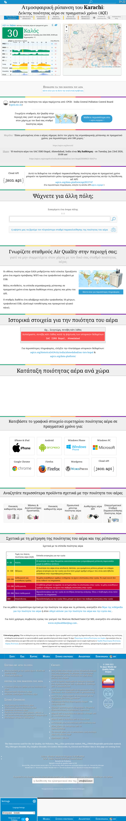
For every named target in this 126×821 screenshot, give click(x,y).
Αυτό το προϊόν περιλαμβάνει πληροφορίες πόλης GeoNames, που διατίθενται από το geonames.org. (73, 690)
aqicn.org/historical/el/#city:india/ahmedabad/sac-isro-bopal (61, 352)
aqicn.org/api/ (97, 185)
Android (49, 440)
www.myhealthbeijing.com (62, 622)
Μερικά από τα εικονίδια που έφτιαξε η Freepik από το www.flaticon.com (73, 714)
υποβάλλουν (86, 780)
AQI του (9, 25)
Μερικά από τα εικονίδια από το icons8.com (70, 719)
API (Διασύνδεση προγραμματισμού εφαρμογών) (25, 715)
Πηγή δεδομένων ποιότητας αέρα (18, 705)
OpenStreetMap (107, 67)
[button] (83, 48)
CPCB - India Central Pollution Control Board (62, 759)
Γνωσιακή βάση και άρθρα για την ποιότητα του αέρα (25, 687)
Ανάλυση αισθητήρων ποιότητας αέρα (20, 694)
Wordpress (76, 461)
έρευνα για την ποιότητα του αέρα (23, 681)
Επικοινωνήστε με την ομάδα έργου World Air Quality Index (24, 671)
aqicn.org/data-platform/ (63, 356)
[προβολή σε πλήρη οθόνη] (56, 25)
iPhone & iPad (22, 440)
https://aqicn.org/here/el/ (63, 145)
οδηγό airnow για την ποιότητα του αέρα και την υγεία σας (80, 611)
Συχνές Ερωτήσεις (14, 699)
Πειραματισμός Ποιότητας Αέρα (18, 691)
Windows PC (104, 440)
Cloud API (104, 460)
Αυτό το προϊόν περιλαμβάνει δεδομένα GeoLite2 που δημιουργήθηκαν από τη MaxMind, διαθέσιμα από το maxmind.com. (73, 684)
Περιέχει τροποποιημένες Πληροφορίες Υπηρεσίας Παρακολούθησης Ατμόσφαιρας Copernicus (72, 708)
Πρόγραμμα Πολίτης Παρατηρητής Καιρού (69, 701)
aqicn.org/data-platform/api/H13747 (74, 182)
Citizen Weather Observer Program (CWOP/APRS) (62, 756)
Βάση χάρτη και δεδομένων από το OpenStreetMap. (66, 727)
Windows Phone (76, 440)
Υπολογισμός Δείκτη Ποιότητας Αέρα (20, 707)
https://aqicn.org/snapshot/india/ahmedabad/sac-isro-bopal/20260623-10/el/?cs (63, 158)
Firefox (49, 461)
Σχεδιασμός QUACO (59, 738)
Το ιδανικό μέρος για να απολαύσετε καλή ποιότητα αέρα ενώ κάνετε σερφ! (73, 733)
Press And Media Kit (13, 675)
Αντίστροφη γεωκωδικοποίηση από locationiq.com (73, 722)
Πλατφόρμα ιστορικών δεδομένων (19, 717)
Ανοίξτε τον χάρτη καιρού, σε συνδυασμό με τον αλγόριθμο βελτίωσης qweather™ (72, 696)
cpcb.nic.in (16, 104)
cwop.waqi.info (58, 704)
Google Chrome (22, 461)
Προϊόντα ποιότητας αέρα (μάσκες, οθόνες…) (23, 712)
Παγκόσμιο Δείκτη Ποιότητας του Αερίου (90, 638)
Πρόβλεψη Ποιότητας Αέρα (16, 710)
